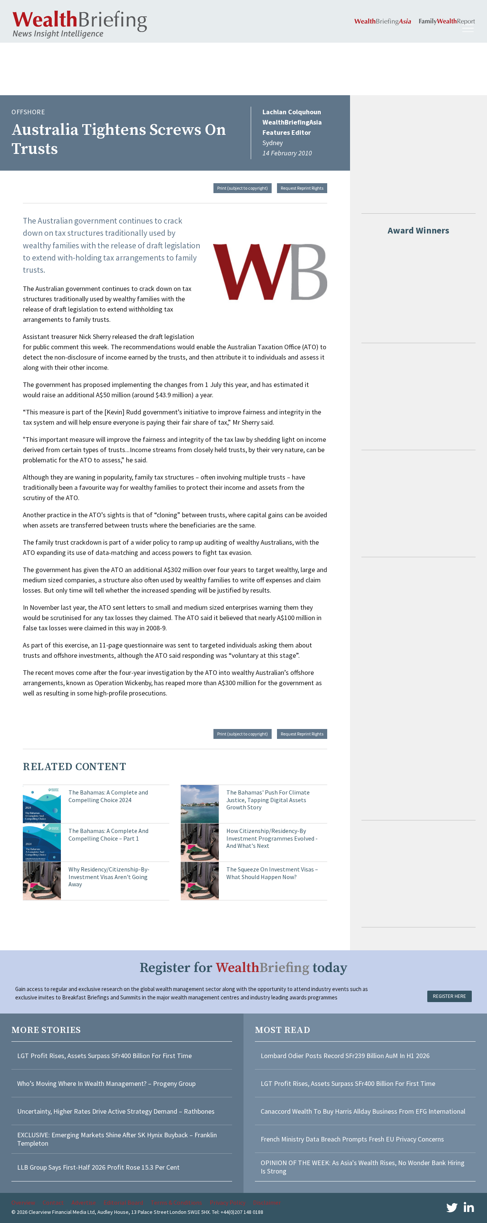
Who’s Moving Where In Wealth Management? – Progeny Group (106, 1083)
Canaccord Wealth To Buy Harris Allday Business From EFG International (363, 1111)
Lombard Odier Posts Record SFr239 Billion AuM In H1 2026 (345, 1055)
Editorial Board (123, 1202)
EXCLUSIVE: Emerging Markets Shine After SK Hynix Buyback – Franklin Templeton (117, 1139)
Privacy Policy (227, 1202)
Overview (23, 1202)
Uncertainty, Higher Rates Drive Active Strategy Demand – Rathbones (116, 1111)
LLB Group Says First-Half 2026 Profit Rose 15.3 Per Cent (98, 1167)
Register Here (449, 996)
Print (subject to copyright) (242, 188)
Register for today (244, 968)
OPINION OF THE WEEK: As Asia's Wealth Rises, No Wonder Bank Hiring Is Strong (363, 1166)
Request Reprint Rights (302, 188)
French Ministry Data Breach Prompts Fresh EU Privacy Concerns (352, 1139)
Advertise (84, 1202)
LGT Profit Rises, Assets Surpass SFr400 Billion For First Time (105, 1055)
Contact (53, 1202)
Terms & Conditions (176, 1202)
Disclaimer (267, 1202)
